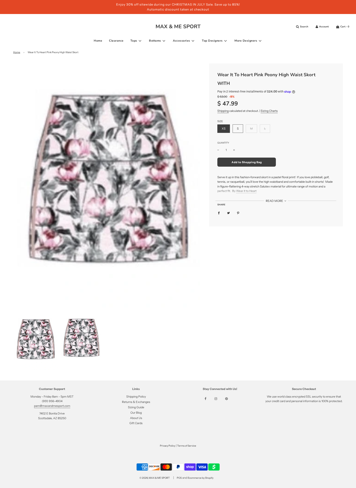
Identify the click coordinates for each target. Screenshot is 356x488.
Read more (275, 201)
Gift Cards (136, 423)
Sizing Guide (136, 407)
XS (224, 128)
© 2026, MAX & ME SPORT (154, 477)
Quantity (223, 142)
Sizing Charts (269, 111)
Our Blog (136, 412)
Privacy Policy (167, 445)
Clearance (116, 41)
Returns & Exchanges (136, 402)
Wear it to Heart (246, 191)
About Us (136, 418)
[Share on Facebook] (218, 212)
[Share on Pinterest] (238, 212)
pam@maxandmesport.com (52, 406)
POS (179, 477)
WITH (223, 83)
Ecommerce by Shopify (200, 477)
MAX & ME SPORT (178, 26)
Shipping (223, 111)
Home (98, 41)
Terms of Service (186, 445)
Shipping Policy (136, 396)
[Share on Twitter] (228, 212)
